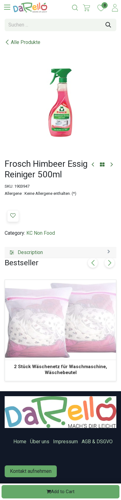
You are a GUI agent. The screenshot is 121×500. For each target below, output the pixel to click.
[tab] (60, 252)
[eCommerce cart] (86, 8)
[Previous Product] (93, 165)
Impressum (65, 442)
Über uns (39, 442)
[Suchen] (108, 25)
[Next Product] (111, 165)
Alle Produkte (25, 42)
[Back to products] (102, 165)
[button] (13, 216)
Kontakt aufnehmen (31, 471)
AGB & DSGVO (97, 442)
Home (19, 442)
